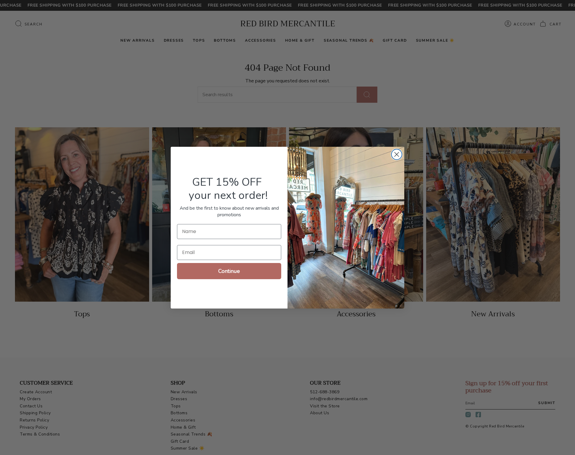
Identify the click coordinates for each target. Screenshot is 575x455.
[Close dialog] (396, 154)
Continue (229, 271)
